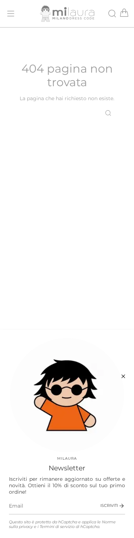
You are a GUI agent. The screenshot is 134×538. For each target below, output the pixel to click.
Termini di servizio (57, 526)
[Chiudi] (123, 376)
